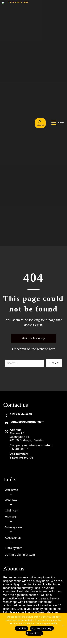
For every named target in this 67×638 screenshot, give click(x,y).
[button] (57, 122)
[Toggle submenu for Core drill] (11, 521)
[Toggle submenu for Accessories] (11, 542)
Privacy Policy (34, 633)
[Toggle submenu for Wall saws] (11, 494)
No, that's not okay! (41, 628)
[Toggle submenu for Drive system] (11, 532)
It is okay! (21, 628)
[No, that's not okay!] (63, 625)
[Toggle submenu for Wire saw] (11, 504)
